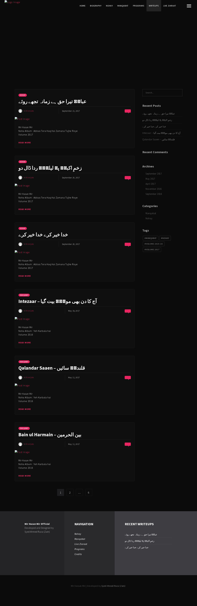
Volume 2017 (152, 249)
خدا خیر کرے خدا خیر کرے (43, 234)
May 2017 (150, 178)
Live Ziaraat (169, 5)
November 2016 (154, 188)
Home (82, 5)
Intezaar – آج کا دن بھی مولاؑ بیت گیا (57, 301)
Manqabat (122, 5)
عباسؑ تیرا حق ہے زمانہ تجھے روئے (52, 101)
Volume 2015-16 (154, 244)
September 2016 (154, 193)
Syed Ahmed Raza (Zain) (37, 531)
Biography (95, 5)
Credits (78, 554)
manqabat (151, 238)
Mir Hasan (29, 111)
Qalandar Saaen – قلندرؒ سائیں (51, 368)
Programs (138, 5)
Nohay (109, 5)
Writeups (154, 5)
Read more (24, 142)
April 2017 (151, 183)
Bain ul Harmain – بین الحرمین (49, 434)
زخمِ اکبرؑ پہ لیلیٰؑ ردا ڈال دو (50, 168)
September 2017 (154, 173)
